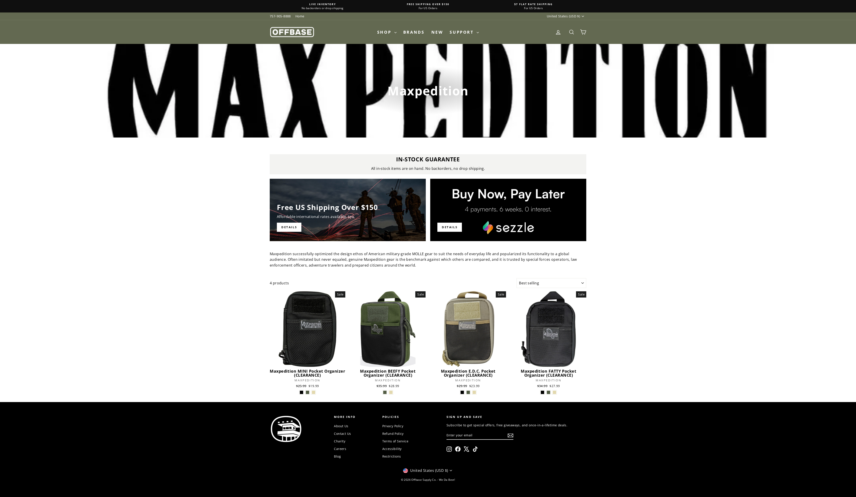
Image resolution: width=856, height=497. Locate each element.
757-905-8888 (280, 16)
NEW (437, 32)
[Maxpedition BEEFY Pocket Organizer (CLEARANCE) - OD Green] (385, 392)
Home (300, 16)
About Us (341, 426)
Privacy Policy (392, 426)
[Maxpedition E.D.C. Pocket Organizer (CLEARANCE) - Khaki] (474, 392)
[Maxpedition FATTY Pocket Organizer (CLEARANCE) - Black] (542, 392)
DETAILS (449, 227)
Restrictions (391, 456)
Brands (414, 32)
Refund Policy (393, 433)
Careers (340, 449)
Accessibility (392, 449)
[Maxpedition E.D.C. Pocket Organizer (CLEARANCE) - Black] (462, 392)
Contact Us (342, 433)
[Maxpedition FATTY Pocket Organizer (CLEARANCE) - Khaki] (554, 392)
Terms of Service (395, 441)
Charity (339, 441)
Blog (337, 456)
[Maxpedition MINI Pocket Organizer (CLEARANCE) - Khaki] (313, 392)
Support (462, 32)
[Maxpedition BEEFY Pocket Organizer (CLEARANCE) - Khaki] (391, 392)
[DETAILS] (348, 210)
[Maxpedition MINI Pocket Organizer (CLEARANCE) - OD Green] (307, 392)
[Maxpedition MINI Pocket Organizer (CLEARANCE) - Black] (301, 392)
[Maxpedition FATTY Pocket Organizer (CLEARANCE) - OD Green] (548, 392)
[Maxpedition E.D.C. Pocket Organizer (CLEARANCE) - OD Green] (468, 392)
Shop (385, 32)
